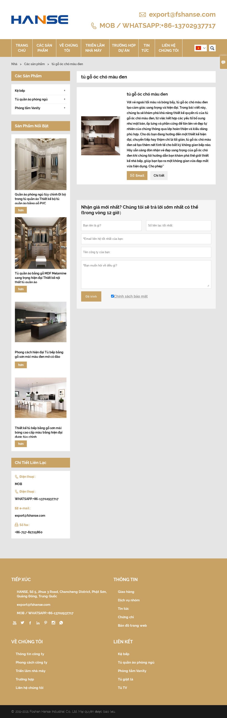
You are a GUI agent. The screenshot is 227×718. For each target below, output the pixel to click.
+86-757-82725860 (29, 532)
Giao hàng (126, 592)
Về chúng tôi (68, 48)
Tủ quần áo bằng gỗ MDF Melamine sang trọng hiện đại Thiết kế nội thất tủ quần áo (40, 278)
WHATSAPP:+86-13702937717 (37, 499)
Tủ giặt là (125, 679)
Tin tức (145, 48)
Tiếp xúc (21, 579)
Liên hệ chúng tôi (169, 48)
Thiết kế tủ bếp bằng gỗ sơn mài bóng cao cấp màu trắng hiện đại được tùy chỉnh (39, 432)
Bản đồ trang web (132, 626)
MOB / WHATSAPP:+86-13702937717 (158, 25)
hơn (20, 210)
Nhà (14, 64)
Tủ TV (122, 688)
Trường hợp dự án (124, 48)
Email (137, 175)
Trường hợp (25, 679)
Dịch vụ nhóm (129, 600)
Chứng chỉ (126, 617)
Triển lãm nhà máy (95, 48)
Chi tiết (159, 175)
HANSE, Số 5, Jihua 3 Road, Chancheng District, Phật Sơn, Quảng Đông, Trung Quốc (62, 594)
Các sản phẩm (44, 48)
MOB (18, 484)
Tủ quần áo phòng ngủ (31, 99)
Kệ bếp (20, 90)
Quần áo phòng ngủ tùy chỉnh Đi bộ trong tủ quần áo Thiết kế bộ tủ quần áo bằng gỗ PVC (40, 199)
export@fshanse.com (182, 14)
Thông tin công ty (30, 654)
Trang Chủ (22, 48)
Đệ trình (91, 296)
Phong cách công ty (31, 662)
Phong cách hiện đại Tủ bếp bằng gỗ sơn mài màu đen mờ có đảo (39, 354)
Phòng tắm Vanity (27, 108)
